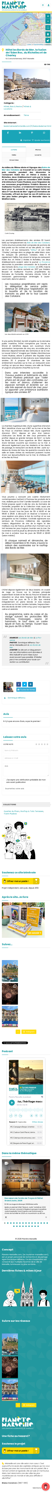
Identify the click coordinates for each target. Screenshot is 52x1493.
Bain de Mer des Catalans (38, 242)
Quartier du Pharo (11, 811)
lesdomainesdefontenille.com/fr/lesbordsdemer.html (27, 126)
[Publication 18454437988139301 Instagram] (10, 994)
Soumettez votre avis (14, 788)
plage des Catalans (27, 267)
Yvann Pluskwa (10, 813)
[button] (4, 1223)
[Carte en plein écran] (47, 27)
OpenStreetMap (38, 44)
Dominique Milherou (16, 698)
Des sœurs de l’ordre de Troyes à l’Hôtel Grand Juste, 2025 (24, 1199)
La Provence (44, 262)
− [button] (48, 21)
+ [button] (48, 16)
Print (25, 140)
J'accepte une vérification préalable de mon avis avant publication (26, 781)
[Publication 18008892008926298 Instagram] (10, 1016)
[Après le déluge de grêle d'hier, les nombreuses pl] (10, 971)
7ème (26, 115)
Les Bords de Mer (25, 637)
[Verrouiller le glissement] (47, 40)
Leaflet (29, 44)
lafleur (34, 250)
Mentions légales (40, 1488)
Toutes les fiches (27, 689)
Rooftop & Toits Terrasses (32, 811)
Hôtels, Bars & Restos (13, 106)
